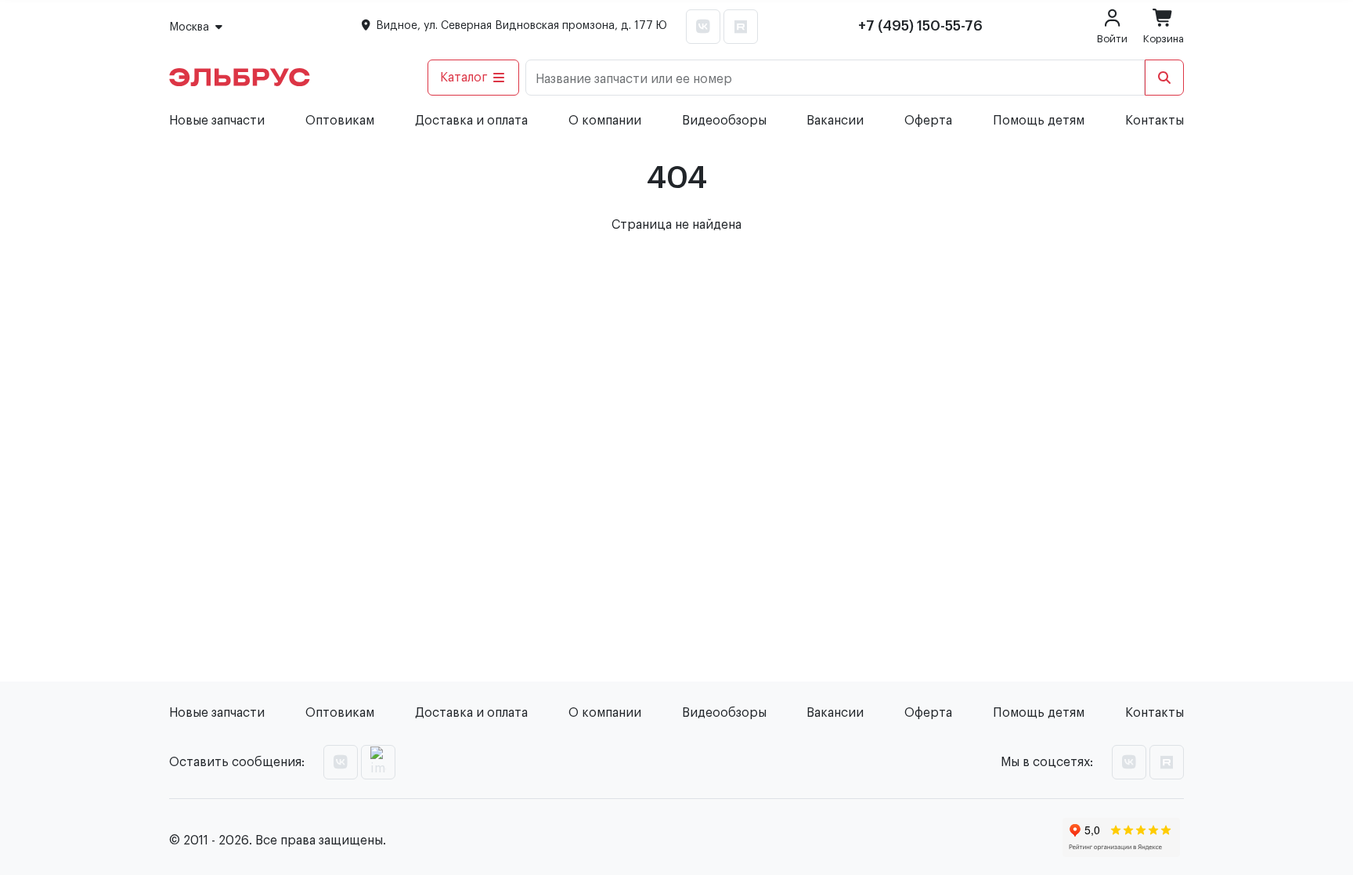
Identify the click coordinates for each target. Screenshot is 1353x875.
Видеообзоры (724, 120)
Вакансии (835, 120)
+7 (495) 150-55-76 (920, 26)
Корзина (1163, 39)
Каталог (464, 77)
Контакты (1154, 120)
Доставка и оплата (471, 120)
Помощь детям (1038, 120)
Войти (1112, 39)
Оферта (928, 120)
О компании (604, 120)
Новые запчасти (217, 120)
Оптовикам (339, 120)
